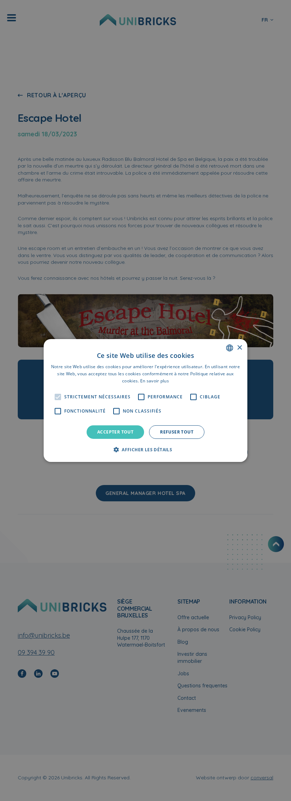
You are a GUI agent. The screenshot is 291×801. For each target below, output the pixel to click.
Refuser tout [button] (176, 432)
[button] (145, 449)
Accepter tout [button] (115, 432)
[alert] (145, 400)
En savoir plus (154, 381)
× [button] (239, 347)
